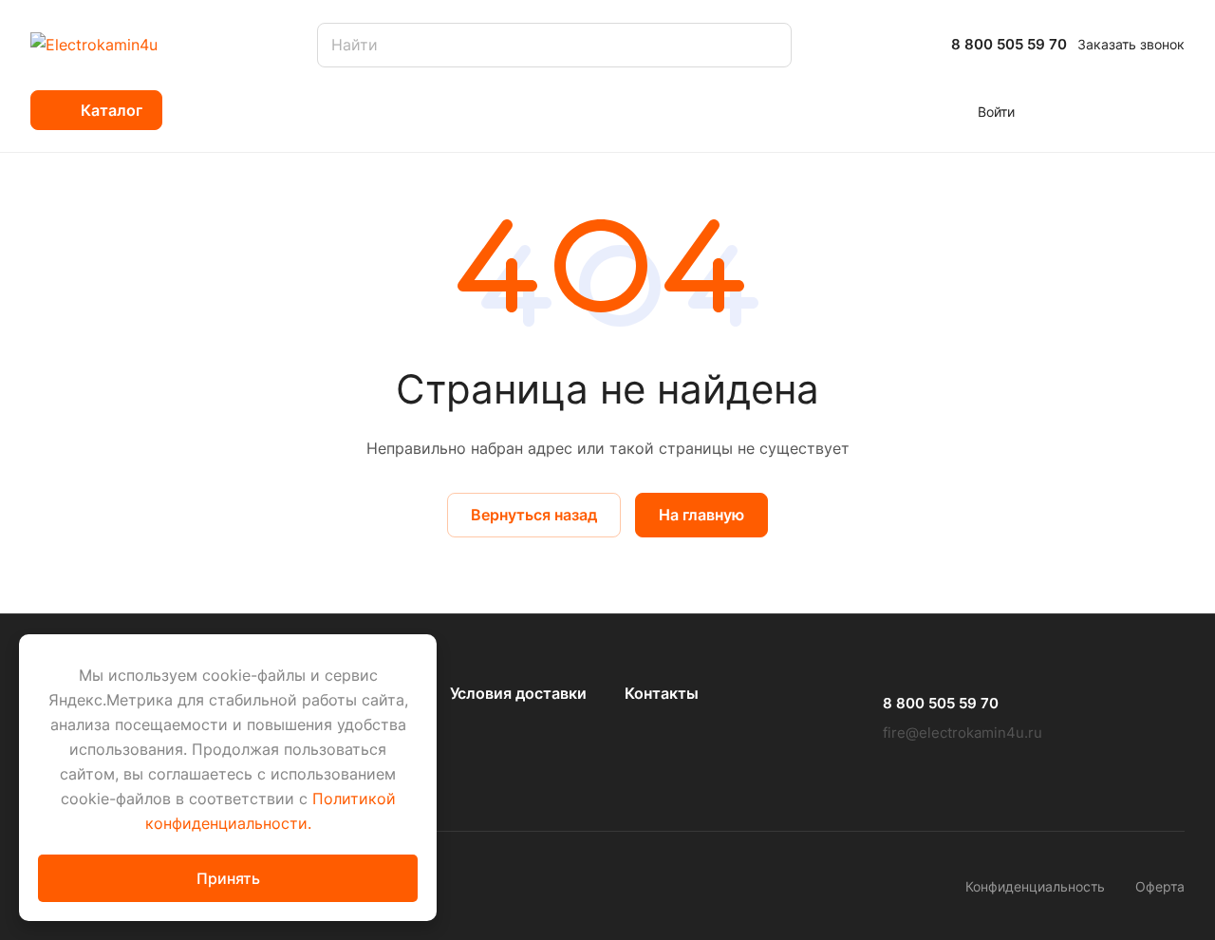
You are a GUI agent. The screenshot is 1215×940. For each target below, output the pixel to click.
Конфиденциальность (1035, 886)
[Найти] (768, 45)
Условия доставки (518, 693)
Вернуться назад (534, 514)
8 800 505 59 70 (1009, 44)
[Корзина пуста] (1175, 110)
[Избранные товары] (1118, 110)
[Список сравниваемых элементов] (1062, 110)
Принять (228, 878)
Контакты (662, 693)
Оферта (1160, 886)
